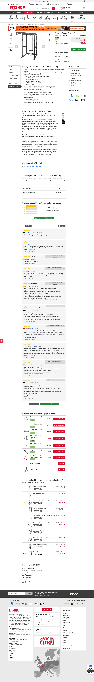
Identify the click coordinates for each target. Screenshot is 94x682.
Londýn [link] (14, 631)
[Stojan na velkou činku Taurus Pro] (30, 502)
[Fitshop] (17, 8)
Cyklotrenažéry (66, 624)
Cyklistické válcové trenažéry (69, 632)
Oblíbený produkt (13, 83)
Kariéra (19, 0)
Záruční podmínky (13, 75)
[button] (10, 34)
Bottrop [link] (10, 617)
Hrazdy (64, 642)
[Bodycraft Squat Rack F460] (30, 495)
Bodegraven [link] (16, 639)
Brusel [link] (14, 648)
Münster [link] (14, 623)
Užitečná (26, 237)
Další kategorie (80, 12)
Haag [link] (21, 639)
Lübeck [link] (25, 621)
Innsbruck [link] (18, 634)
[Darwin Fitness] (37, 547)
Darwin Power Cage (38, 552)
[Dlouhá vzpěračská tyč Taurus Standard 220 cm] (26, 445)
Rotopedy (65, 630)
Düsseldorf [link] (11, 618)
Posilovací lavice (34, 469)
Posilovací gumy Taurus (36, 450)
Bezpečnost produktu (14, 86)
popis (10, 69)
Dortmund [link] (24, 617)
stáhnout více (34, 404)
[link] (71, 95)
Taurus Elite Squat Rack (39, 530)
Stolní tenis (65, 620)
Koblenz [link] (10, 621)
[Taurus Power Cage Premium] (30, 509)
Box (63, 627)
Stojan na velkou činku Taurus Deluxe (42, 522)
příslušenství (12, 81)
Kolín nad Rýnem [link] (16, 621)
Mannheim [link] (29, 621)
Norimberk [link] (19, 623)
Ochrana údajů (51, 616)
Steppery (65, 634)
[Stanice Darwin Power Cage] (30, 546)
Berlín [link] (18, 615)
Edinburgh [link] (29, 629)
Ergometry (65, 612)
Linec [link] (26, 634)
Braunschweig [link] (16, 617)
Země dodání (70, 0)
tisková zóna (50, 630)
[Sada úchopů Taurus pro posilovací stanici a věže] (26, 457)
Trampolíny (65, 618)
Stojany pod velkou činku (68, 635)
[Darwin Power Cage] (30, 553)
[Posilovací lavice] (26, 469)
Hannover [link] (15, 620)
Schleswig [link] (17, 624)
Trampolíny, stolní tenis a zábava (44, 12)
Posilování (29, 12)
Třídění (28, 226)
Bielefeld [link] (21, 615)
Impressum (14, 0)
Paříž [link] (12, 651)
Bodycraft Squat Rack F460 (40, 493)
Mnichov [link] (10, 623)
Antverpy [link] (11, 648)
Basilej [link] (10, 644)
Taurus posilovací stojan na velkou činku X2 (44, 515)
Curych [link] (20, 644)
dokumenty (11, 72)
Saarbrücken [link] (11, 624)
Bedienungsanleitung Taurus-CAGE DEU (33, 166)
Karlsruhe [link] (25, 620)
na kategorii (61, 463)
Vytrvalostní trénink (15, 12)
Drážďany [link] (29, 617)
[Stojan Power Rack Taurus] (30, 487)
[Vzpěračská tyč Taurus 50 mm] (26, 419)
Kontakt (22, 0)
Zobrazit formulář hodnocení (44, 218)
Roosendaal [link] (11, 641)
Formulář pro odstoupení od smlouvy (41, 623)
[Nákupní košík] (84, 8)
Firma (10, 0)
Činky (64, 625)
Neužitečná (32, 237)
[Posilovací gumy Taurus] (26, 451)
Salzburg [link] (30, 634)
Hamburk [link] (11, 620)
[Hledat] (53, 8)
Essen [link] (19, 618)
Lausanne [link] (16, 644)
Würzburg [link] (11, 626)
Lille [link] (10, 651)
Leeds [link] (14, 629)
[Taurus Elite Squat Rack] (30, 531)
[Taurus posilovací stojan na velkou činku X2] (30, 517)
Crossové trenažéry (67, 610)
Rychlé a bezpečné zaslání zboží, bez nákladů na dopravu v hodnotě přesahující (37, 4)
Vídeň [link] (10, 636)
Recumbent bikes (66, 629)
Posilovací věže (23, 24)
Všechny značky (66, 648)
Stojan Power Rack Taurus (39, 486)
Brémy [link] (20, 617)
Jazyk (76, 0)
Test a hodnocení (13, 78)
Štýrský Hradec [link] (12, 634)
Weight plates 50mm (35, 463)
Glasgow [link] (11, 631)
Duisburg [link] (16, 618)
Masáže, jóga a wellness (64, 12)
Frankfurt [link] (23, 618)
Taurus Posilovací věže (39, 24)
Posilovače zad (66, 640)
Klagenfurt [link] (23, 634)
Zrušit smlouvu (47, 609)
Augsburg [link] (14, 615)
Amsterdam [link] (11, 639)
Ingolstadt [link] (20, 620)
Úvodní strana (10, 24)
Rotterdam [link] (16, 641)
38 (38, 205)
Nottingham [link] (24, 631)
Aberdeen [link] (11, 629)
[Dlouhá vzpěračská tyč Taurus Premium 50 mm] (26, 425)
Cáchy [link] (10, 615)
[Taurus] (21, 33)
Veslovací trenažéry (67, 615)
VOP (37, 616)
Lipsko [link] (21, 621)
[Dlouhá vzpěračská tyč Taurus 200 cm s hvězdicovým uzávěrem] (26, 438)
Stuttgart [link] (21, 624)
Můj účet (81, 0)
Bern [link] (13, 644)
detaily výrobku (12, 67)
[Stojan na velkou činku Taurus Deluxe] (30, 524)
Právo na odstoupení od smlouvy (53, 620)
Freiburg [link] (27, 618)
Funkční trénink (66, 637)
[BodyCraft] (37, 496)
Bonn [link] (28, 615)
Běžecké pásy (66, 613)
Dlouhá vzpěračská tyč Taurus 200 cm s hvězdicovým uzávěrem (35, 437)
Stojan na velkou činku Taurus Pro (41, 501)
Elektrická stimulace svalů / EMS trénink (71, 644)
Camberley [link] (24, 629)
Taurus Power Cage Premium (40, 508)
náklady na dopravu (40, 619)
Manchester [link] (19, 631)
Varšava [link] (10, 658)
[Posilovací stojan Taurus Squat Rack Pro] (30, 538)
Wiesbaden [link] (26, 624)
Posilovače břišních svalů (68, 639)
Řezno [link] (23, 623)
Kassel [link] (28, 620)
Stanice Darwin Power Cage (40, 544)
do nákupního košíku (79, 49)
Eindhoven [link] (25, 639)
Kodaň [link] (10, 655)
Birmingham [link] (19, 629)
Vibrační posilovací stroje (68, 645)
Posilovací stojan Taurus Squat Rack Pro (43, 537)
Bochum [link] (25, 615)
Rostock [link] (26, 623)
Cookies (37, 618)
